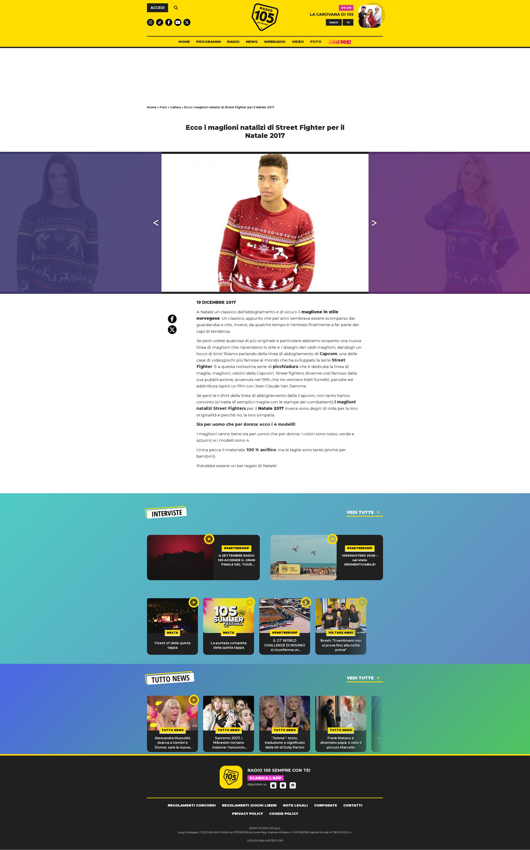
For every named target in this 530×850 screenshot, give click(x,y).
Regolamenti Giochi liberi (249, 805)
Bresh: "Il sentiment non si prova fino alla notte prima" (340, 645)
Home (151, 107)
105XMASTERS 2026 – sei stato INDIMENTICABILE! (360, 559)
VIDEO (298, 42)
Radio (233, 42)
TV (348, 22)
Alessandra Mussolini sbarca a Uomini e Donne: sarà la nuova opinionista (172, 743)
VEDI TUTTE (360, 512)
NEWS (252, 42)
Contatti (352, 805)
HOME (184, 42)
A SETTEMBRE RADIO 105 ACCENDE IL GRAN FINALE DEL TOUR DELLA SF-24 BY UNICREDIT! (236, 560)
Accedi (158, 8)
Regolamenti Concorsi (192, 805)
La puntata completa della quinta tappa (229, 645)
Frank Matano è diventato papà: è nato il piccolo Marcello (340, 742)
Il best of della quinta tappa (172, 645)
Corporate (325, 805)
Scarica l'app (265, 778)
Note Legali (295, 805)
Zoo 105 (339, 42)
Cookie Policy (283, 814)
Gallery (175, 107)
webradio (274, 42)
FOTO (316, 42)
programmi (208, 42)
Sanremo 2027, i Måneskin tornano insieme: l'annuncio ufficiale (228, 743)
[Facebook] (172, 319)
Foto (163, 107)
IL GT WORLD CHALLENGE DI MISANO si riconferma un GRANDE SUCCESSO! (284, 645)
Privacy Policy (247, 814)
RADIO (333, 22)
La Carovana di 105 (331, 14)
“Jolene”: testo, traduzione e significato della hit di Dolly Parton (285, 742)
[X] (172, 329)
